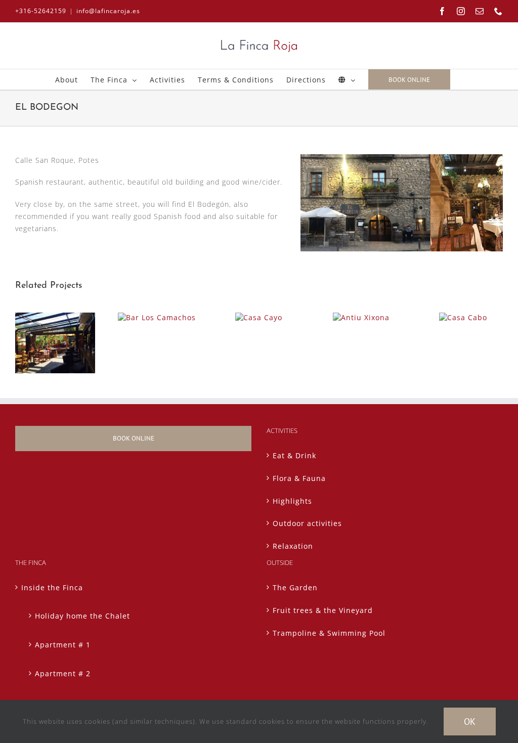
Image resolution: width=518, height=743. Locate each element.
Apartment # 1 (63, 644)
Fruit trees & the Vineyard (323, 610)
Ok (470, 721)
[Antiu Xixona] (361, 317)
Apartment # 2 (63, 673)
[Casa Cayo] (258, 317)
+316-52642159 (40, 11)
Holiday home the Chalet (82, 616)
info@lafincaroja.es (108, 11)
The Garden (295, 587)
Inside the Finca (52, 587)
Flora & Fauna (299, 478)
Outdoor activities (307, 523)
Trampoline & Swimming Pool (329, 633)
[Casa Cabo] (463, 317)
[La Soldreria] (55, 317)
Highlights (292, 501)
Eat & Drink (294, 455)
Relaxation (293, 546)
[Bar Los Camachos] (157, 317)
